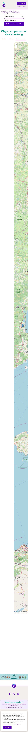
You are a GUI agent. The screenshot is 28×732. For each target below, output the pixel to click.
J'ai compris (7, 727)
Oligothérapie (13, 11)
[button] (23, 325)
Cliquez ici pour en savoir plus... (11, 724)
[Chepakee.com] (3, 9)
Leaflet (17, 611)
